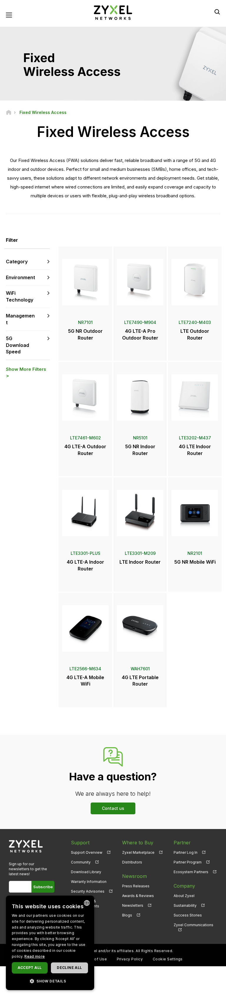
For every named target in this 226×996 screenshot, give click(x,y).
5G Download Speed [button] (17, 345)
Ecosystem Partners (191, 872)
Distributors (132, 862)
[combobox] (87, 903)
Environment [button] (20, 277)
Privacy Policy (130, 959)
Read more (34, 956)
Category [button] (17, 261)
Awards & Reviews (138, 896)
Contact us (113, 808)
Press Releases (135, 886)
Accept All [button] (29, 967)
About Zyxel (184, 896)
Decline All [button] (69, 967)
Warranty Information (89, 881)
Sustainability (185, 905)
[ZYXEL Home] (113, 12)
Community (81, 862)
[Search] (217, 12)
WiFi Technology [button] (19, 296)
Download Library (86, 872)
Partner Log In (185, 852)
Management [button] (20, 319)
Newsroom (134, 876)
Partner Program (188, 862)
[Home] (8, 112)
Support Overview (86, 852)
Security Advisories (87, 891)
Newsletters (132, 905)
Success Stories (188, 915)
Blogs (127, 915)
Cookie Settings (168, 959)
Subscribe (43, 886)
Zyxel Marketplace (138, 852)
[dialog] (50, 943)
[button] (50, 980)
